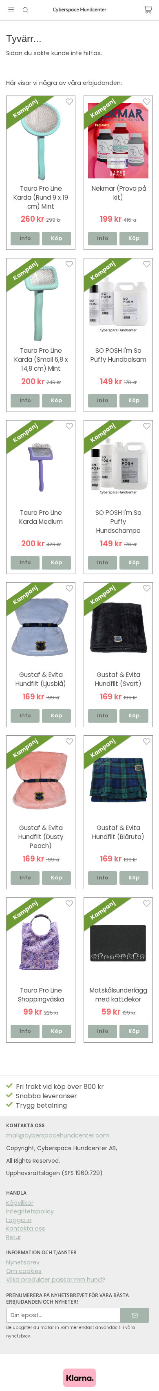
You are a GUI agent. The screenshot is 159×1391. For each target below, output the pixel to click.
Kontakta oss (25, 1228)
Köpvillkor (19, 1203)
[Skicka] (135, 1315)
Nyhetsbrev (23, 1262)
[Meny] (11, 9)
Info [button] (25, 238)
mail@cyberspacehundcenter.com (57, 1135)
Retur (13, 1237)
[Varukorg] (148, 9)
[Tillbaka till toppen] (142, 1374)
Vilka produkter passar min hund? (55, 1279)
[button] (56, 238)
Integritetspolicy (30, 1211)
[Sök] (25, 10)
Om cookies (24, 1271)
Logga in (18, 1220)
